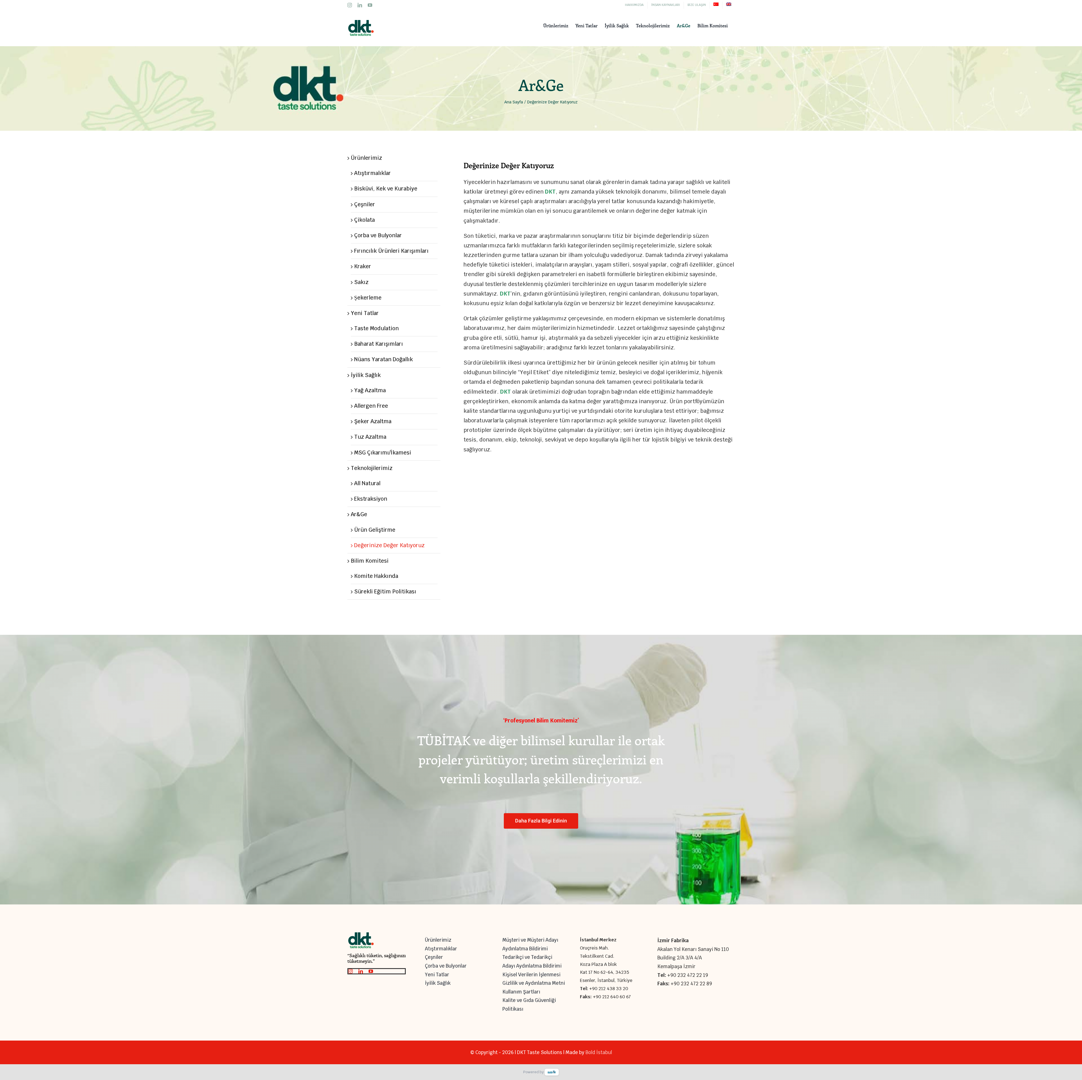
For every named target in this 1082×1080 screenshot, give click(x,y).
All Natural (367, 483)
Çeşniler (364, 204)
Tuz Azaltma (370, 436)
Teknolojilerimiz (372, 468)
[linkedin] (360, 971)
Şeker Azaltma (372, 421)
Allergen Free (371, 405)
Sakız (361, 282)
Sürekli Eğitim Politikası (385, 591)
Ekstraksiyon (370, 498)
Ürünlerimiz (366, 157)
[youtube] (371, 971)
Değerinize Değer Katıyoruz (389, 545)
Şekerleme (368, 297)
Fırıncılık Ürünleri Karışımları (391, 250)
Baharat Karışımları (378, 343)
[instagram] (350, 971)
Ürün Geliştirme (374, 529)
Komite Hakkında (376, 576)
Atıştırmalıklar (372, 173)
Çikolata (364, 219)
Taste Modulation (376, 328)
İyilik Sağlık (366, 375)
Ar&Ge (359, 514)
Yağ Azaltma (370, 390)
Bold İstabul (599, 1052)
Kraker (362, 266)
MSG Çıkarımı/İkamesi (382, 452)
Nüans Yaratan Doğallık (383, 359)
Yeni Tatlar (365, 313)
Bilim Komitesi (370, 560)
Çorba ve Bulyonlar (378, 235)
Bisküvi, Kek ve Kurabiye (385, 188)
